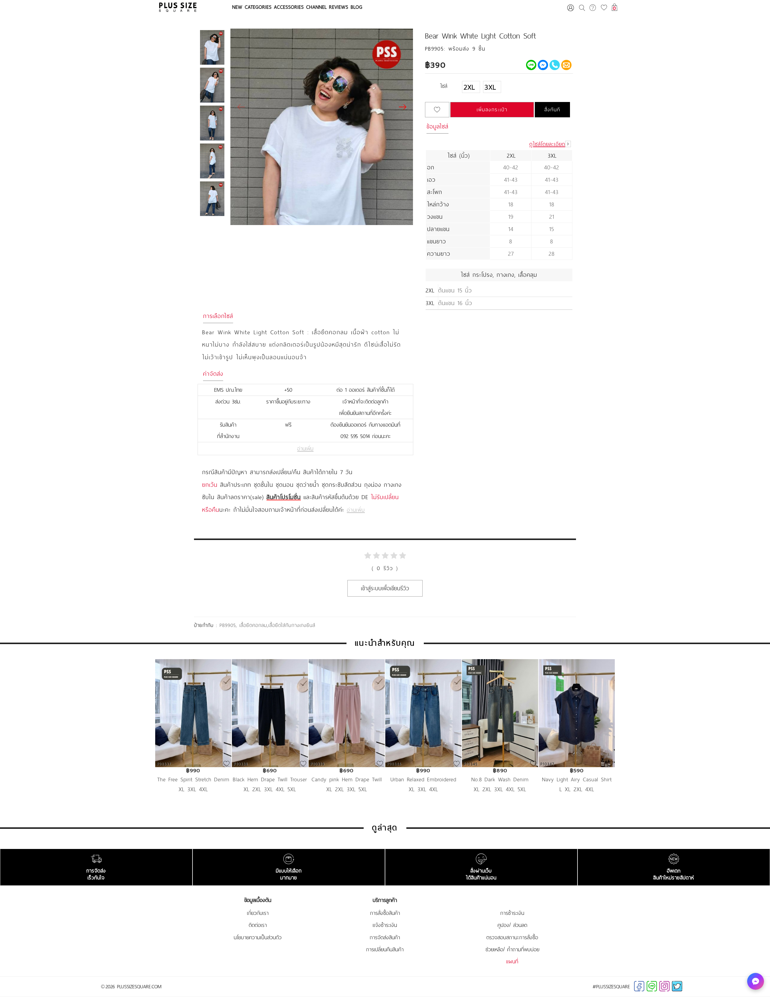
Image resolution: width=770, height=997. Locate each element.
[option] (193, 735)
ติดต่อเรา (258, 925)
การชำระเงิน (512, 913)
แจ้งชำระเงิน (385, 925)
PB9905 (228, 625)
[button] (402, 107)
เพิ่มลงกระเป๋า (492, 109)
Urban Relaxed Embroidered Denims (423, 779)
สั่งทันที (552, 109)
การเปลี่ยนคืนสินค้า (385, 949)
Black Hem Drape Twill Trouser (270, 779)
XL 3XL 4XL (193, 789)
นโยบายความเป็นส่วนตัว (258, 937)
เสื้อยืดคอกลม (253, 625)
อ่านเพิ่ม (305, 448)
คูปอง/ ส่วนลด (512, 925)
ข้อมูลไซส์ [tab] (437, 126)
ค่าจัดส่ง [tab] (213, 373)
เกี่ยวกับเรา (258, 913)
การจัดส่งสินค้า (385, 937)
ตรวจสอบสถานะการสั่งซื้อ (512, 937)
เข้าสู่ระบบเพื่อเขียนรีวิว (385, 588)
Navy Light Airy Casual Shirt (577, 779)
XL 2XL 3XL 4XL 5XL (270, 789)
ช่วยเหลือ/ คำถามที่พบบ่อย (512, 949)
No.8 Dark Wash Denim (500, 779)
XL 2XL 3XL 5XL (346, 789)
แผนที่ (512, 961)
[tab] (499, 89)
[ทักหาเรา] (755, 981)
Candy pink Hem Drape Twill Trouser (347, 779)
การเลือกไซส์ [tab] (218, 316)
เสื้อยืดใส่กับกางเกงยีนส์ (291, 625)
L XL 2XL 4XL (576, 789)
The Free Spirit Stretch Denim (193, 779)
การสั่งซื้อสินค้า (385, 913)
